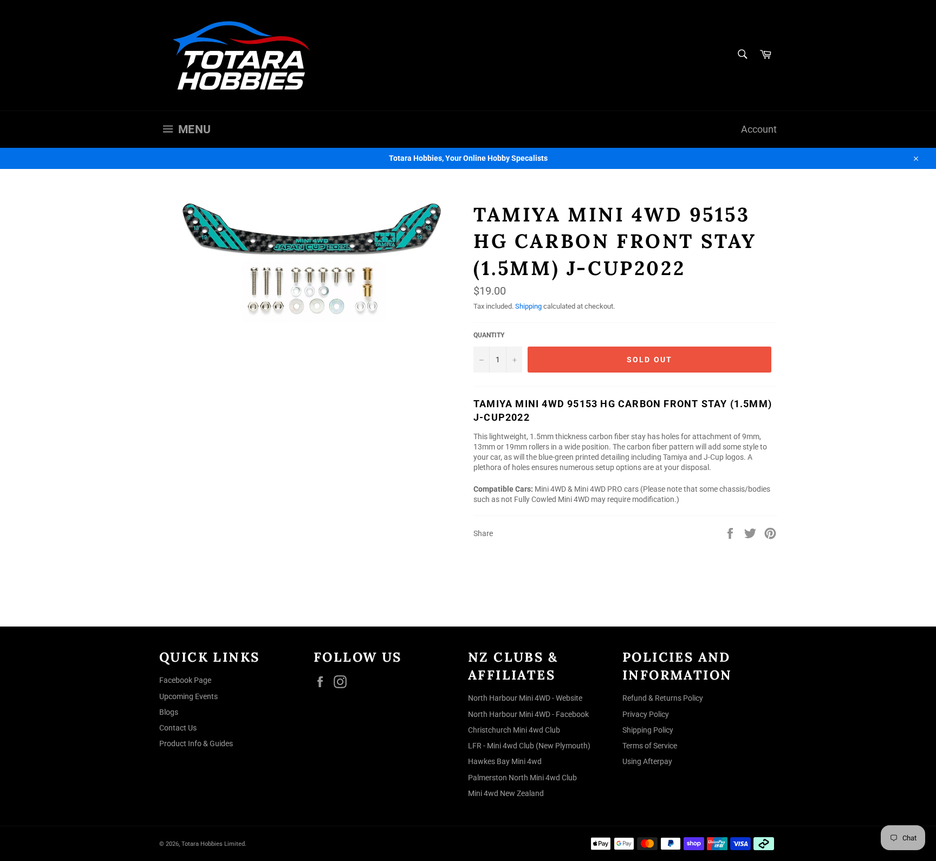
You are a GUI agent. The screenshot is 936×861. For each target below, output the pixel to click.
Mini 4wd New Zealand (506, 793)
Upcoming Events (188, 696)
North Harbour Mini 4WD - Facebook (528, 714)
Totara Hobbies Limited (213, 843)
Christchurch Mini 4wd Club (514, 730)
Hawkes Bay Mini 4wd (505, 761)
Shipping (528, 306)
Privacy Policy (645, 714)
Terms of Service (649, 745)
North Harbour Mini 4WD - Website (525, 698)
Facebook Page (185, 680)
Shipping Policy (647, 730)
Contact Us (178, 727)
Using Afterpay (647, 761)
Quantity (488, 335)
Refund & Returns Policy (662, 698)
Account (759, 129)
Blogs (168, 712)
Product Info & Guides (196, 743)
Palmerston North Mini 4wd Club (522, 777)
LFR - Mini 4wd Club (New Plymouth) (529, 745)
